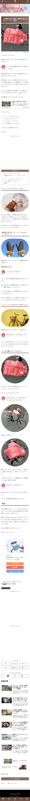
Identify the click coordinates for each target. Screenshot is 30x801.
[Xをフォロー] (22, 675)
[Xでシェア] (5, 534)
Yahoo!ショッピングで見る (15, 571)
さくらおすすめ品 (6, 588)
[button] (24, 667)
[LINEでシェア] (25, 538)
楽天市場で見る (15, 567)
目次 (13, 170)
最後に (5, 183)
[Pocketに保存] (18, 538)
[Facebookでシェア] (5, 538)
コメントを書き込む (15, 778)
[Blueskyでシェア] (18, 534)
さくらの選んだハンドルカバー (11, 181)
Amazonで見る (15, 563)
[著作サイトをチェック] (8, 675)
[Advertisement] (15, 152)
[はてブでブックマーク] (11, 538)
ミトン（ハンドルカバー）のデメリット (13, 179)
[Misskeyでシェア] (25, 534)
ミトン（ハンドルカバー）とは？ (12, 173)
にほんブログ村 (12, 583)
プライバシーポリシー (15, 796)
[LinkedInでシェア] (15, 542)
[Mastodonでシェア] (11, 534)
